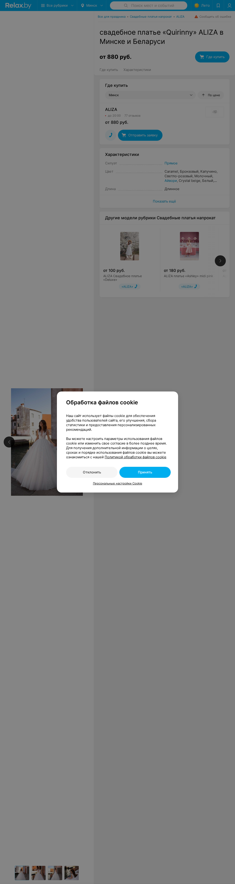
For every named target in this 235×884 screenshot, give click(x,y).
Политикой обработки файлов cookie (135, 457)
